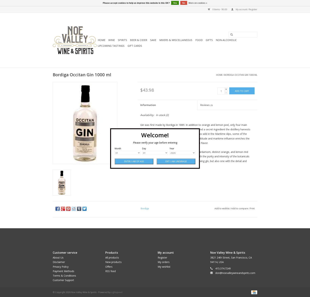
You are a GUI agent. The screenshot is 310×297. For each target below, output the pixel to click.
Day (144, 148)
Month (118, 148)
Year (172, 148)
